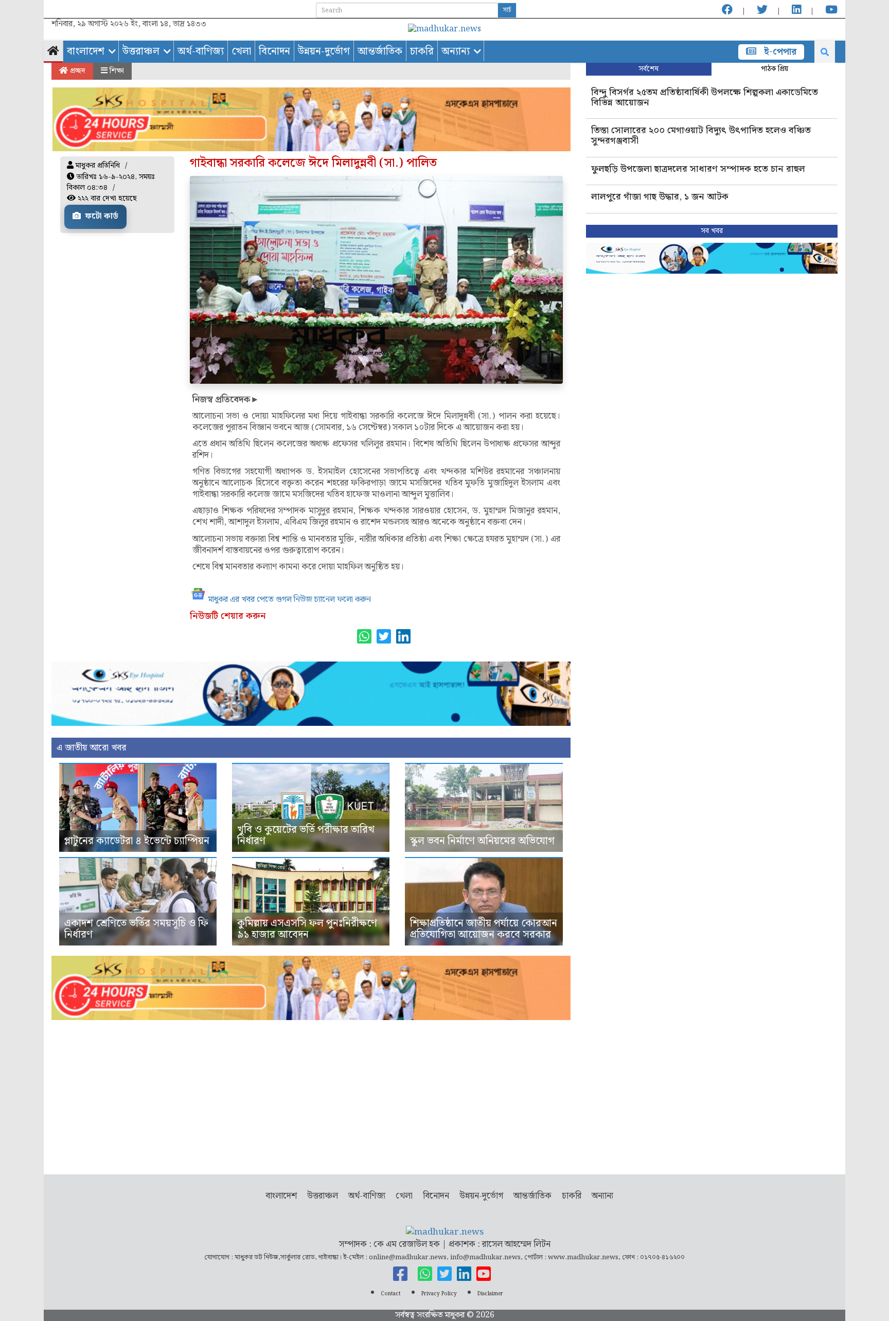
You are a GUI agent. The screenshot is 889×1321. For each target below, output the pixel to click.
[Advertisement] (311, 1092)
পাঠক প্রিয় (774, 69)
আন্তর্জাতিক (380, 51)
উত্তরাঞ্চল (140, 51)
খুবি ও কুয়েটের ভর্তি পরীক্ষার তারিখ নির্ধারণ (306, 835)
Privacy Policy (439, 1294)
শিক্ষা (116, 71)
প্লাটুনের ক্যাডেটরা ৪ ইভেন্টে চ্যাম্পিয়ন (136, 841)
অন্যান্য (455, 51)
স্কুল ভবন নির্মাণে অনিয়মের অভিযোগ (482, 841)
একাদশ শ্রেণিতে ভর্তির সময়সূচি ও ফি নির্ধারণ (136, 929)
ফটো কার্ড (100, 216)
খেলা (241, 51)
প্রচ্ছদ (76, 71)
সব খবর (712, 231)
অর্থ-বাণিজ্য (200, 51)
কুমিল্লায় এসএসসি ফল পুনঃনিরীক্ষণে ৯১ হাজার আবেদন (307, 929)
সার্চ (507, 10)
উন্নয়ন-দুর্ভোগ (324, 51)
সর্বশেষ (648, 69)
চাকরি (422, 51)
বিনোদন (274, 51)
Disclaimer (490, 1294)
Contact (391, 1294)
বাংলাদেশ (85, 51)
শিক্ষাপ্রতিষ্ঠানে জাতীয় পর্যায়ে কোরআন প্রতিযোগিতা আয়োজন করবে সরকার (483, 929)
